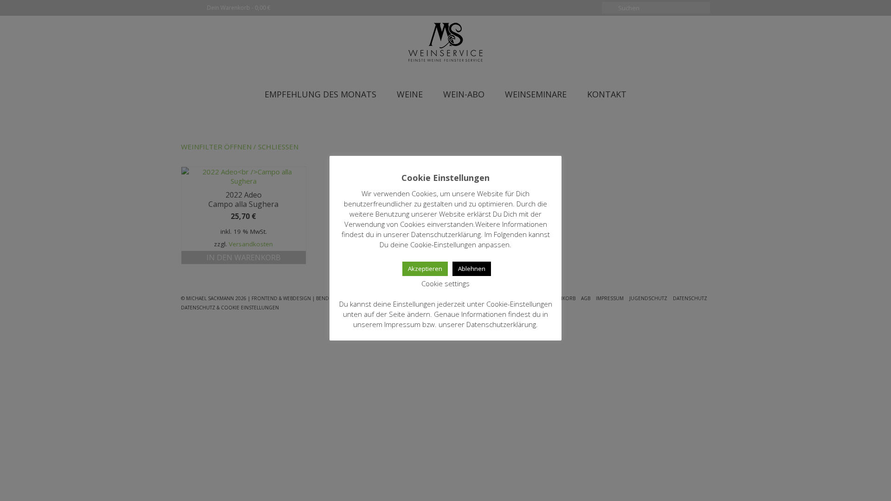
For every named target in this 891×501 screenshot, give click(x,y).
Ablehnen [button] (471, 268)
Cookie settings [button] (445, 283)
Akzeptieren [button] (425, 268)
